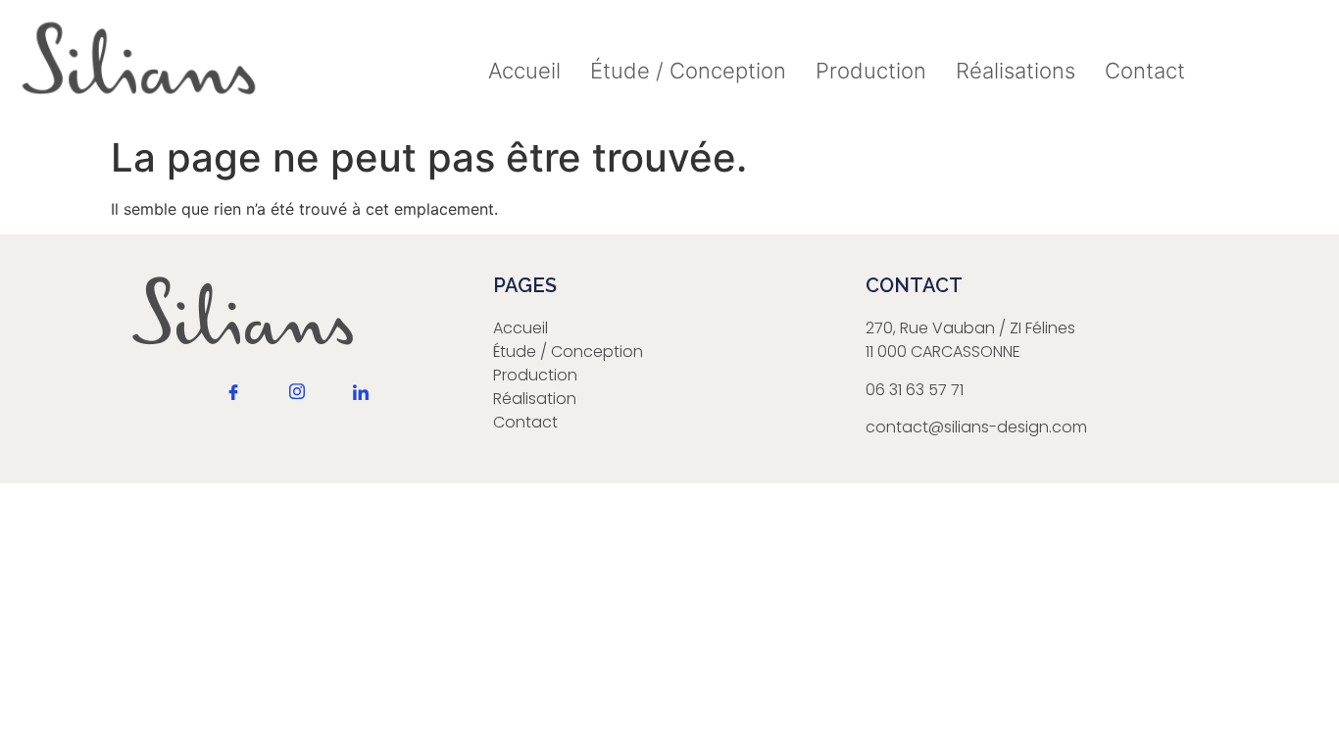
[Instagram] (297, 406)
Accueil (524, 70)
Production (871, 70)
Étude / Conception (688, 70)
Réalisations (1015, 70)
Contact (1145, 70)
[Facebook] (233, 408)
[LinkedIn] (360, 408)
